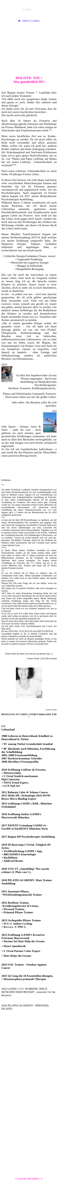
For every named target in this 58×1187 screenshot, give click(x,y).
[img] (29, 9)
